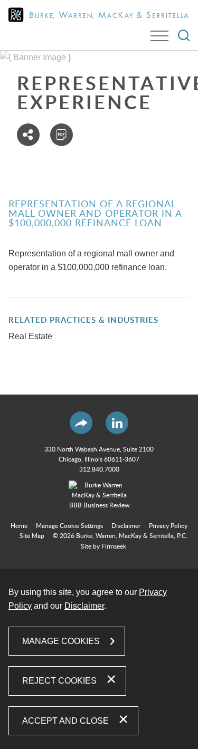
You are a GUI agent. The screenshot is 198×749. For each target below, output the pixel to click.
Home (19, 526)
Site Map (32, 536)
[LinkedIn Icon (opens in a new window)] (117, 422)
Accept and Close (65, 720)
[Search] (184, 35)
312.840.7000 (99, 469)
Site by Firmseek (103, 546)
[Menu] (159, 35)
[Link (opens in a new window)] (99, 496)
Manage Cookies (61, 641)
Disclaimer (125, 526)
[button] (28, 134)
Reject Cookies (59, 680)
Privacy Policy (168, 526)
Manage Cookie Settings (69, 526)
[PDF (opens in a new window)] (61, 134)
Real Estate (30, 336)
